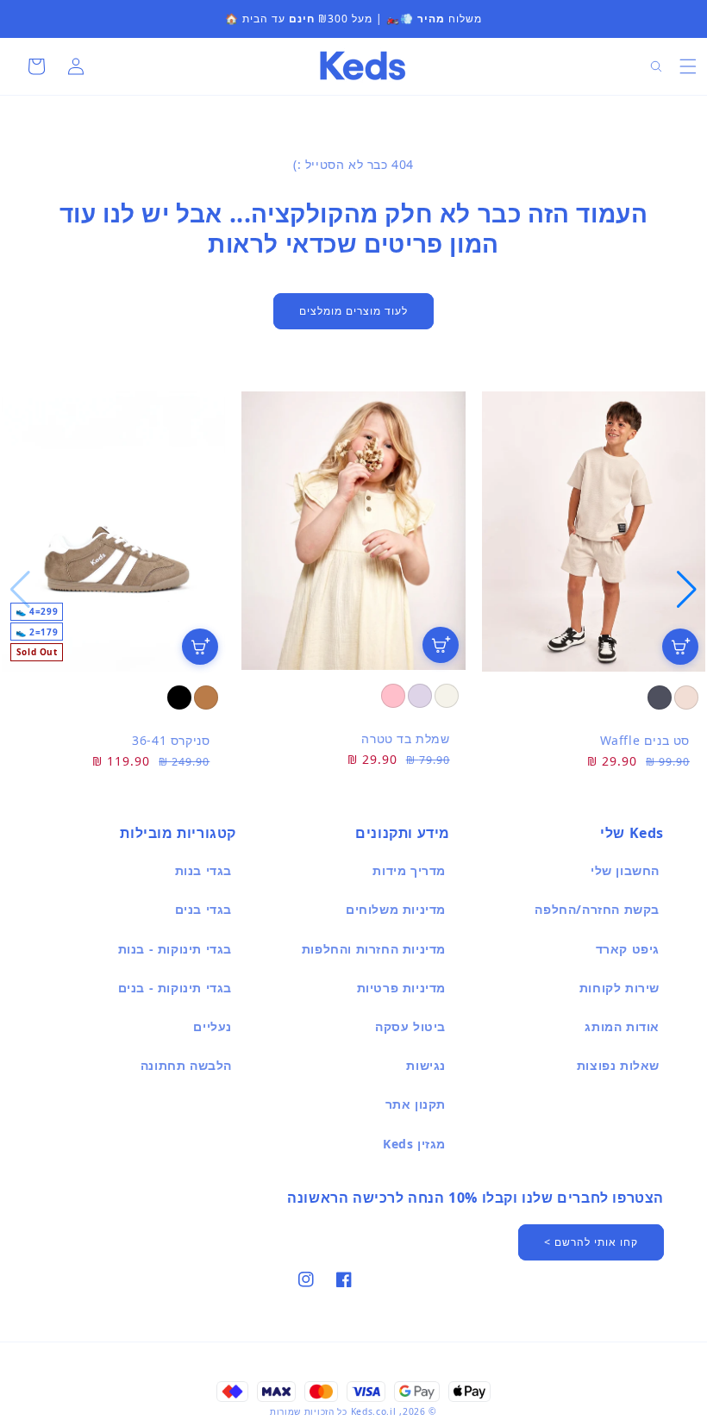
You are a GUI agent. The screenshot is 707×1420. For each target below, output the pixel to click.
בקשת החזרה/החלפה (597, 909)
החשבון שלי (625, 870)
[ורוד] (393, 696)
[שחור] (179, 697)
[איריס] (420, 696)
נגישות (426, 1065)
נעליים (212, 1026)
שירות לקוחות (619, 987)
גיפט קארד (628, 949)
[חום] (206, 697)
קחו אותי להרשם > (591, 1242)
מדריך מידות (409, 870)
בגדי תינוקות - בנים (175, 987)
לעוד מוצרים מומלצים (353, 310)
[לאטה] (686, 697)
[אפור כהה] (659, 697)
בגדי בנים (203, 909)
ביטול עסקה (410, 1026)
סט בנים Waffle (645, 740)
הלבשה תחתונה (186, 1065)
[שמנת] (446, 696)
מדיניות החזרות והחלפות (374, 949)
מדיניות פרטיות (401, 987)
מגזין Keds (414, 1143)
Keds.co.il (374, 1411)
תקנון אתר (415, 1104)
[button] (688, 66)
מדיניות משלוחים (396, 909)
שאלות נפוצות (618, 1065)
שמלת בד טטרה (405, 738)
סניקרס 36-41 (171, 740)
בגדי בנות (203, 870)
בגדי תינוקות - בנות (175, 949)
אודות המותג (622, 1026)
